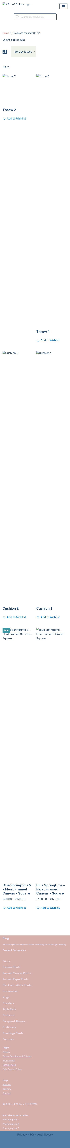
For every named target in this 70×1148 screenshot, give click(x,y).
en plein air (14, 945)
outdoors (24, 945)
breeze (6, 945)
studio (47, 945)
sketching (39, 945)
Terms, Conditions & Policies (17, 1056)
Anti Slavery (9, 1060)
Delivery (7, 1089)
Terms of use (9, 1065)
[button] (14, 118)
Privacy (6, 1052)
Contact (7, 1093)
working (62, 945)
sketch (31, 945)
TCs (32, 1134)
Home (6, 33)
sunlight (54, 945)
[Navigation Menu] (63, 6)
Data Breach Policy (12, 1069)
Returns (7, 1084)
